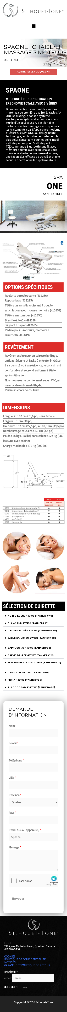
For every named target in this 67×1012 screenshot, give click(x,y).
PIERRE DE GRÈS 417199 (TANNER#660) (32, 630)
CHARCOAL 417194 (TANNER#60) (28, 672)
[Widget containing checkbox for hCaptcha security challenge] (33, 880)
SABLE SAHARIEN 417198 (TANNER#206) (32, 638)
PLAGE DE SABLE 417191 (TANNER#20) (31, 687)
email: (8, 978)
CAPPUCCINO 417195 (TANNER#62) (29, 647)
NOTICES (10, 962)
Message (15, 847)
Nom (12, 726)
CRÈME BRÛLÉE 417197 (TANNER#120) (31, 655)
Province (15, 795)
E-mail (13, 743)
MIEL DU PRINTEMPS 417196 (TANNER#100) (34, 662)
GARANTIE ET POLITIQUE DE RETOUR (27, 965)
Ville (12, 778)
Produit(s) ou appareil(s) (25, 830)
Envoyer (18, 898)
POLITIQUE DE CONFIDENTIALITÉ (25, 959)
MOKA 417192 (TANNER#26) (25, 679)
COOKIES (9, 956)
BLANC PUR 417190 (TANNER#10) (28, 623)
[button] (33, 26)
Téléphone (16, 760)
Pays (12, 813)
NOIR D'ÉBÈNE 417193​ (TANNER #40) (30, 615)
